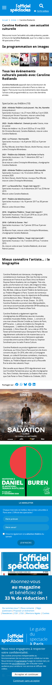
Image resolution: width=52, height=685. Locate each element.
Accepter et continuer (26, 674)
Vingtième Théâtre (16, 212)
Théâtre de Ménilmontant (19, 199)
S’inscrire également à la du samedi (24, 535)
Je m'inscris (26, 542)
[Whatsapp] (21, 385)
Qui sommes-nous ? (10, 608)
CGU (22, 613)
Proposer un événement (23, 610)
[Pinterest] (30, 385)
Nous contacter (27, 608)
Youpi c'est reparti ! (31, 186)
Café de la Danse (15, 222)
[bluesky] (25, 385)
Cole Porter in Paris (35, 154)
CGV (16, 613)
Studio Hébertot (15, 123)
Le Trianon (12, 139)
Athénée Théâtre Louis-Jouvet (21, 107)
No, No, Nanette (42, 107)
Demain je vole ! (30, 123)
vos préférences (18, 663)
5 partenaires (21, 661)
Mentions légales (33, 613)
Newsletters (7, 613)
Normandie (23, 139)
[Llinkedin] (34, 385)
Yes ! (26, 222)
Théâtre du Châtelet (16, 154)
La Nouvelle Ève (15, 186)
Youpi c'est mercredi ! (34, 238)
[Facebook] (17, 385)
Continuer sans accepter (26, 680)
